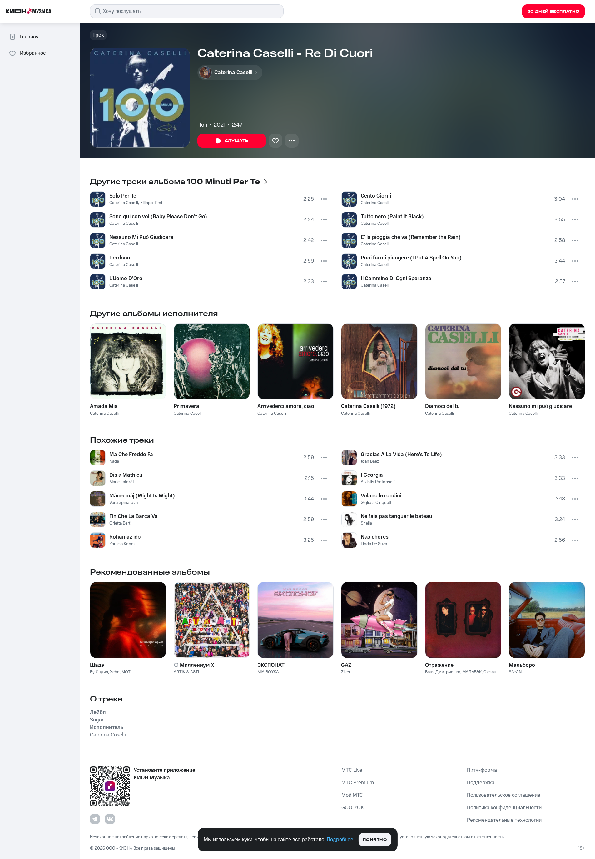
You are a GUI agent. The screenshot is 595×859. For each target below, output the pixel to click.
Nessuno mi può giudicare (540, 406)
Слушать (237, 140)
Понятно (375, 839)
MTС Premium (357, 782)
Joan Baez (370, 461)
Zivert (346, 672)
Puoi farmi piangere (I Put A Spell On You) (411, 258)
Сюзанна (492, 672)
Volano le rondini (381, 496)
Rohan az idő (125, 537)
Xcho (115, 672)
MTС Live (351, 770)
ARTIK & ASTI (186, 672)
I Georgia (372, 475)
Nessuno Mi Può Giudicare (141, 237)
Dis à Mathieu (125, 475)
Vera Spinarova (123, 503)
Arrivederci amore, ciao (285, 406)
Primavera (186, 406)
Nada (114, 461)
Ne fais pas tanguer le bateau (396, 516)
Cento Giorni (376, 196)
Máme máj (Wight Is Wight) (142, 496)
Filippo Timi (151, 203)
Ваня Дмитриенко (442, 672)
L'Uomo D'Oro (125, 278)
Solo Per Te (122, 196)
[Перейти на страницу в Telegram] (95, 819)
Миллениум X (197, 665)
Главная (29, 37)
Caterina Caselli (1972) (368, 406)
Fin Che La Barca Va (133, 516)
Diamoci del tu (442, 406)
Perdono (119, 258)
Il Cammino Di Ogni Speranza (396, 278)
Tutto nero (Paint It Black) (392, 216)
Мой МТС (352, 795)
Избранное (33, 53)
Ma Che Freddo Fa (131, 454)
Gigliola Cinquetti (376, 503)
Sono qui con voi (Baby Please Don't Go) (158, 216)
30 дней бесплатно (553, 11)
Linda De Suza (374, 544)
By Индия (99, 672)
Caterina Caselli (123, 203)
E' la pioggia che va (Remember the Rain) (411, 237)
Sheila (366, 523)
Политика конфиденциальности (504, 807)
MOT (126, 672)
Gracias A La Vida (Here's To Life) (401, 454)
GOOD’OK (352, 807)
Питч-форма (482, 770)
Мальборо (522, 665)
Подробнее (340, 839)
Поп (202, 125)
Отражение (439, 665)
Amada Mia (104, 406)
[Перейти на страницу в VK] (110, 819)
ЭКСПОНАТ (271, 665)
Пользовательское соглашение (503, 795)
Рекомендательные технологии (504, 820)
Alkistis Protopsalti (378, 482)
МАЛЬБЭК (472, 672)
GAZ (346, 665)
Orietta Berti (120, 523)
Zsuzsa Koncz (122, 544)
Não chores (375, 537)
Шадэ (97, 665)
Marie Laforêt (121, 482)
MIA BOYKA (268, 672)
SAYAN (515, 672)
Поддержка (480, 782)
